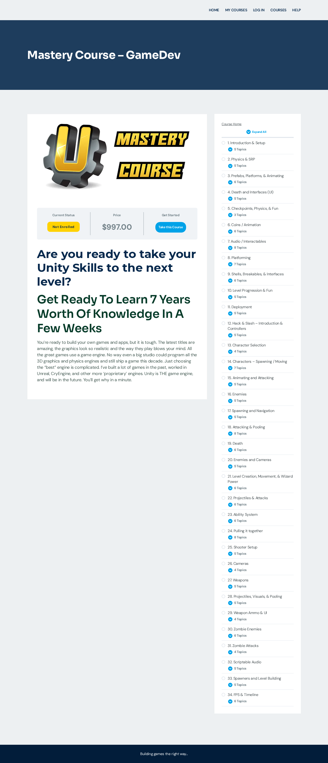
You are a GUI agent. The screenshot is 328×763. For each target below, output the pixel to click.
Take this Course (170, 227)
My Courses (236, 10)
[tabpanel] (117, 316)
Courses (278, 10)
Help (296, 10)
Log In (259, 10)
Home (214, 10)
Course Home (232, 124)
